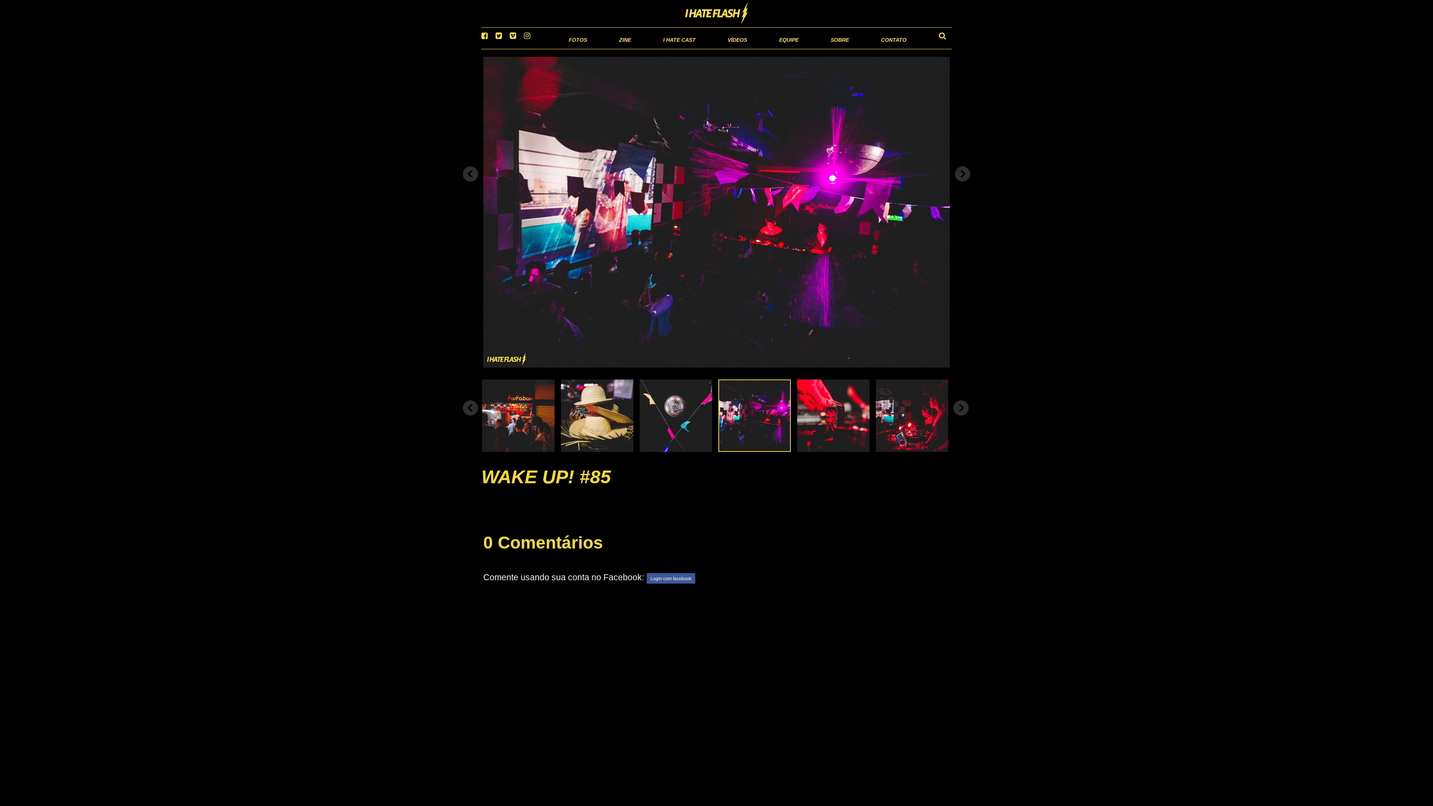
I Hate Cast (639, 48)
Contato (886, 48)
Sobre (825, 48)
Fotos (526, 48)
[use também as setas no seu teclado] (470, 183)
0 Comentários (543, 552)
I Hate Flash (716, 14)
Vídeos (709, 48)
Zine (576, 48)
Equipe (767, 48)
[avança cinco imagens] (470, 417)
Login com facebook (670, 588)
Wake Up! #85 (546, 486)
